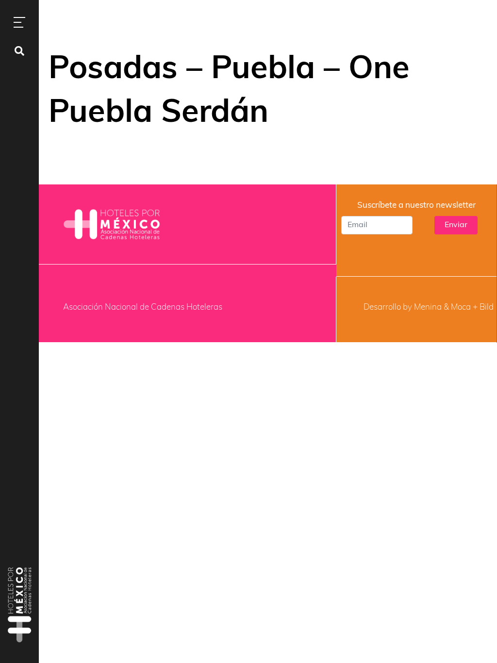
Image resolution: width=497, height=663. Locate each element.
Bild (487, 307)
